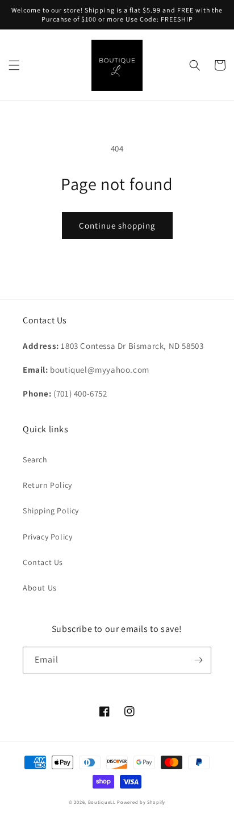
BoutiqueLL (102, 802)
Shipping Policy (51, 510)
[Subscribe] (198, 660)
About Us (40, 588)
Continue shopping (117, 225)
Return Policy (47, 485)
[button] (14, 65)
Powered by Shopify (141, 802)
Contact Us (43, 562)
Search (35, 459)
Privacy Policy (47, 537)
